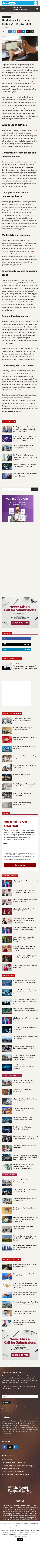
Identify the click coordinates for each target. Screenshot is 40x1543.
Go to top (36, 416)
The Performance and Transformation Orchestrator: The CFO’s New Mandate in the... (25, 1001)
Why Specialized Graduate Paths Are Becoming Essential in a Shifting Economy (24, 438)
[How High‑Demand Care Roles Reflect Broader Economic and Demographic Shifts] (7, 429)
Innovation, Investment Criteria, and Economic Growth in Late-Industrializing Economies (25, 1067)
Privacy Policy (16, 1388)
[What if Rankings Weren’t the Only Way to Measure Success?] (7, 902)
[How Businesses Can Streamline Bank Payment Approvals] (7, 1191)
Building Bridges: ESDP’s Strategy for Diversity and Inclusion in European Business (24, 948)
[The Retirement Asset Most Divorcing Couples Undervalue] (7, 1210)
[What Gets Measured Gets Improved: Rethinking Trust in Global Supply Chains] (7, 1011)
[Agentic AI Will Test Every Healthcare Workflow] (7, 749)
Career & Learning (12, 14)
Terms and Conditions (18, 1532)
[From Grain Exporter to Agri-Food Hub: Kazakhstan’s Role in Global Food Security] (7, 1238)
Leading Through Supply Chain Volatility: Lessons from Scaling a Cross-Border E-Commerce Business (25, 1157)
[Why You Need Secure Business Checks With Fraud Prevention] (7, 1101)
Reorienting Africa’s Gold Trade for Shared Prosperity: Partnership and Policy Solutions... (24, 1322)
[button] (3, 9)
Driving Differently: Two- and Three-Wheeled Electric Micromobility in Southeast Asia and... (24, 1057)
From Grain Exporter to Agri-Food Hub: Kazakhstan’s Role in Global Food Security (24, 1238)
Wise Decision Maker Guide (10, 1460)
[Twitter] (14, 31)
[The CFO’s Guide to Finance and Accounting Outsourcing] (7, 1129)
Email (6, 843)
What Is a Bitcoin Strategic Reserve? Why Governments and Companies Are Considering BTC (25, 1219)
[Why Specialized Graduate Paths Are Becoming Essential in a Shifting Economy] (7, 438)
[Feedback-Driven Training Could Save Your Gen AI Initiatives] (7, 466)
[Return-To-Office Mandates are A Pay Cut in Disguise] (7, 795)
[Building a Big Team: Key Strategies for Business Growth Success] (7, 958)
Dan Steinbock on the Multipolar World (14, 1463)
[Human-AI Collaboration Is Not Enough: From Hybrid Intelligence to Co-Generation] (7, 992)
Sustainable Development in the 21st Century (16, 1474)
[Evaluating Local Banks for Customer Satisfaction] (7, 1148)
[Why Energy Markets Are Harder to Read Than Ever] (7, 883)
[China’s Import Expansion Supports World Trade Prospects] (7, 1276)
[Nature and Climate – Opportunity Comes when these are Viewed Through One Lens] (7, 939)
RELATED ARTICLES (9, 422)
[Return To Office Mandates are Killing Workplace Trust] (7, 758)
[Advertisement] (16, 693)
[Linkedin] (23, 31)
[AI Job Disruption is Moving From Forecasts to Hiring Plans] (7, 730)
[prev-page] (3, 483)
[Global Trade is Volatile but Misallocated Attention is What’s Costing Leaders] (7, 1295)
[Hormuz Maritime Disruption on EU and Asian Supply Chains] (7, 1267)
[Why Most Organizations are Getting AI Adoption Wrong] (7, 739)
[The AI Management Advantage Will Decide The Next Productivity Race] (7, 786)
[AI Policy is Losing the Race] (7, 777)
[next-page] (6, 483)
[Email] (28, 31)
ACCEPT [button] (20, 1539)
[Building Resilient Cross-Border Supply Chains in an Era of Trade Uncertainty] (7, 983)
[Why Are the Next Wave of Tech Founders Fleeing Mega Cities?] (7, 1120)
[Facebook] (10, 31)
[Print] (32, 31)
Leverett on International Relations (13, 1471)
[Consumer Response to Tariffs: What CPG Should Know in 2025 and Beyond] (7, 1313)
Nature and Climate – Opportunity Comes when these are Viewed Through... (23, 939)
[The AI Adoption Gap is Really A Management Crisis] (7, 805)
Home (3, 14)
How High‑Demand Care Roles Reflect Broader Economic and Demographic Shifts (24, 429)
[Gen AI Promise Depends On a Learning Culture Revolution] (7, 448)
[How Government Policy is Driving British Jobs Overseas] (7, 1039)
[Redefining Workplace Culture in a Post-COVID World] (7, 967)
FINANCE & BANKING (9, 1175)
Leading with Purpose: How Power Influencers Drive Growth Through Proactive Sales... (23, 920)
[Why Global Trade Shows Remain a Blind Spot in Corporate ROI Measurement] (7, 1138)
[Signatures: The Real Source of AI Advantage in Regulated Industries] (7, 1082)
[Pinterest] (19, 31)
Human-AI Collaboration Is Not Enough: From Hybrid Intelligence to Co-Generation (25, 992)
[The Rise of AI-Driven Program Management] (7, 1092)
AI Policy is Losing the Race (21, 774)
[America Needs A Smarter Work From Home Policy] (7, 767)
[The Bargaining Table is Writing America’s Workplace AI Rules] (7, 720)
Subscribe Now (20, 865)
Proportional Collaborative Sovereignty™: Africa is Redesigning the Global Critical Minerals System (25, 1285)
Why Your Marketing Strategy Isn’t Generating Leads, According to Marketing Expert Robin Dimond (23, 1166)
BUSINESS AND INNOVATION (11, 1075)
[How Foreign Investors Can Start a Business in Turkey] (7, 1110)
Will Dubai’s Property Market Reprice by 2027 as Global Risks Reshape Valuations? (25, 1247)
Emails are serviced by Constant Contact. (20, 859)
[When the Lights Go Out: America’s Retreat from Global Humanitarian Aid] (7, 911)
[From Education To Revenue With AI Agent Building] (7, 476)
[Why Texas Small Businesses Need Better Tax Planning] (7, 1229)
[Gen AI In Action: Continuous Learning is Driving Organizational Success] (7, 457)
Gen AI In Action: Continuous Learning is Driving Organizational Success (25, 457)
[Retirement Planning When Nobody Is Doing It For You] (7, 1201)
